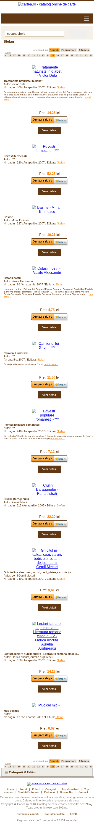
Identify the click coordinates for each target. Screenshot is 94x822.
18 (19, 55)
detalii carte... (51, 364)
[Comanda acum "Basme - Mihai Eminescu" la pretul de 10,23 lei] (49, 245)
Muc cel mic (11, 710)
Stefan (61, 87)
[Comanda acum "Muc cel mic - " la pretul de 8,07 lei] (49, 738)
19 (24, 55)
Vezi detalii (49, 130)
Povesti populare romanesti (21, 425)
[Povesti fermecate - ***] (47, 149)
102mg (88, 804)
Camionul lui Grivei (16, 353)
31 (81, 55)
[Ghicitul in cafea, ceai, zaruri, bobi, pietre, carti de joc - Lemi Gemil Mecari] (47, 558)
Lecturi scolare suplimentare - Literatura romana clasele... (41, 654)
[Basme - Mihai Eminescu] (47, 210)
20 (28, 55)
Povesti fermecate (16, 156)
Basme (8, 217)
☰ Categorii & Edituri (21, 772)
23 (43, 55)
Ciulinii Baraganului (16, 499)
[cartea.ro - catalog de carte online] (47, 4)
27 (62, 55)
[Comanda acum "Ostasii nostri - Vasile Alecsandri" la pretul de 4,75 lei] (49, 320)
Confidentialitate (54, 814)
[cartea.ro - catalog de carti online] (47, 783)
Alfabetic (84, 50)
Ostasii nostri (12, 278)
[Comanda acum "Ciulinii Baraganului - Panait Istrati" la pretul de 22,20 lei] (49, 527)
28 (67, 55)
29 (71, 55)
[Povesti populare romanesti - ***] (47, 415)
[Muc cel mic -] (47, 705)
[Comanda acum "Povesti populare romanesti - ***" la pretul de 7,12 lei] (49, 462)
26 (57, 55)
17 (14, 55)
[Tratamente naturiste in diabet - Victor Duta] (47, 71)
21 (33, 55)
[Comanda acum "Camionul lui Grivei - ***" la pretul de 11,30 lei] (49, 387)
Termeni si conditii (28, 814)
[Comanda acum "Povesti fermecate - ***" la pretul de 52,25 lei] (49, 184)
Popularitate (68, 50)
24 (48, 55)
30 (76, 55)
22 (38, 55)
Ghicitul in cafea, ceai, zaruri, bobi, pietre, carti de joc (38, 572)
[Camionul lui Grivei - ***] (47, 346)
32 (86, 55)
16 (9, 55)
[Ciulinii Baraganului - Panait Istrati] (47, 489)
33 (91, 55)
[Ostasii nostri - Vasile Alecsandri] (47, 270)
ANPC (73, 814)
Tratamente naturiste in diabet (23, 81)
